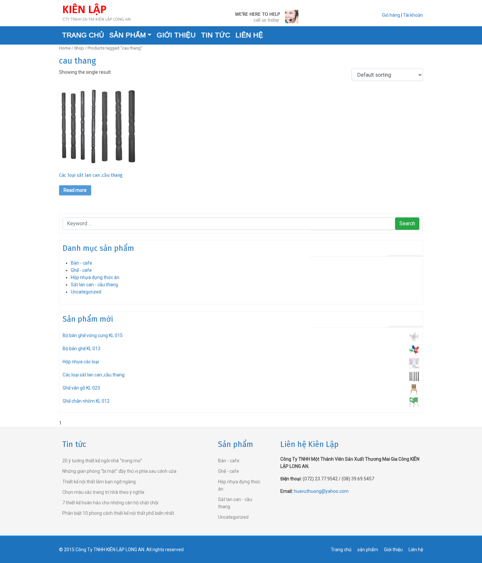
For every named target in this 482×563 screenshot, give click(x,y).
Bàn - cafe (81, 263)
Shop (79, 48)
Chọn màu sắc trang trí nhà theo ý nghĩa (103, 492)
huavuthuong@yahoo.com (321, 491)
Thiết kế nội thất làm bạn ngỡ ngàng (99, 481)
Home (64, 48)
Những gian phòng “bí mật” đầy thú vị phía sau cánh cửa (119, 471)
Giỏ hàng (391, 15)
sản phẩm (367, 549)
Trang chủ (83, 35)
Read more (75, 190)
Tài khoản (413, 15)
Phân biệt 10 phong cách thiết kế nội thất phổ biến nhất (118, 513)
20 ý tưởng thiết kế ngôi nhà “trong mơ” (102, 460)
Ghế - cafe (81, 270)
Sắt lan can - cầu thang (94, 284)
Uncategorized (86, 291)
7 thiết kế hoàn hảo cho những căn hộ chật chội (110, 502)
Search (407, 223)
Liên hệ (249, 35)
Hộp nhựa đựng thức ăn (95, 277)
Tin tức (215, 35)
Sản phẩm (127, 35)
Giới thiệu (176, 35)
